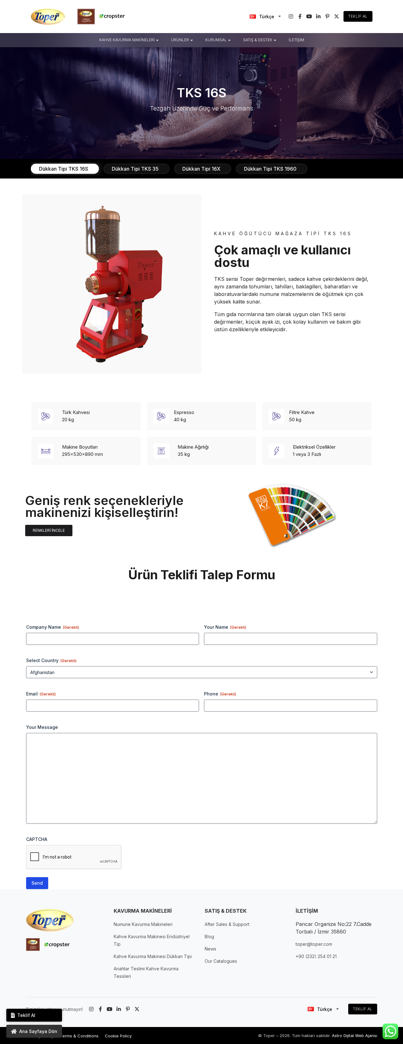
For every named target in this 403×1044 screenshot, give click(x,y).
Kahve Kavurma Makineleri (127, 39)
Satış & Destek (257, 39)
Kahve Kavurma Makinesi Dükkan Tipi (153, 956)
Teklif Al (358, 16)
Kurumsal (216, 39)
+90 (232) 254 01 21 (316, 956)
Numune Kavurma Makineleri (143, 924)
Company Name (52, 627)
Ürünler (180, 39)
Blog (209, 936)
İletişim (296, 39)
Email (41, 693)
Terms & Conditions (79, 1035)
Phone (220, 693)
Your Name (225, 627)
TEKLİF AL (362, 1009)
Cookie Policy (118, 1035)
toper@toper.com (314, 944)
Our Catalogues (221, 961)
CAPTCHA (36, 839)
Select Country (51, 660)
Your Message (42, 727)
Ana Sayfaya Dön (38, 1031)
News (210, 948)
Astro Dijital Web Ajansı (354, 1035)
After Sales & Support (227, 924)
